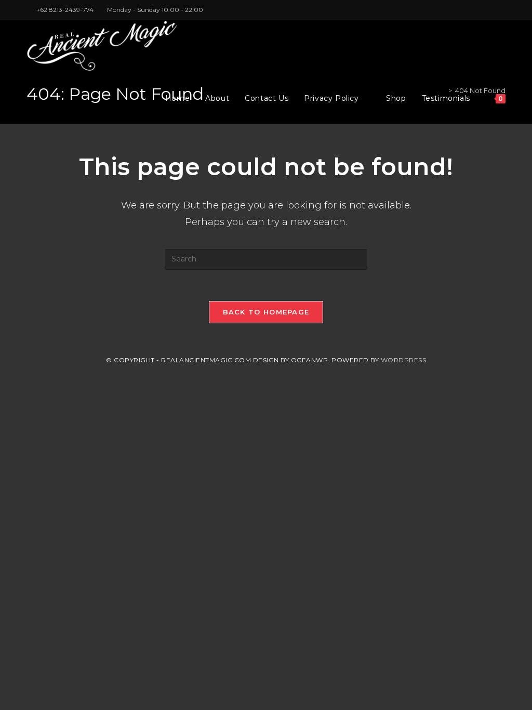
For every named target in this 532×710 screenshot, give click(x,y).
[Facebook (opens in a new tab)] (479, 10)
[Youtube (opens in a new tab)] (501, 10)
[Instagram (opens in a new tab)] (491, 10)
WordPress (404, 360)
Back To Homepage (266, 312)
